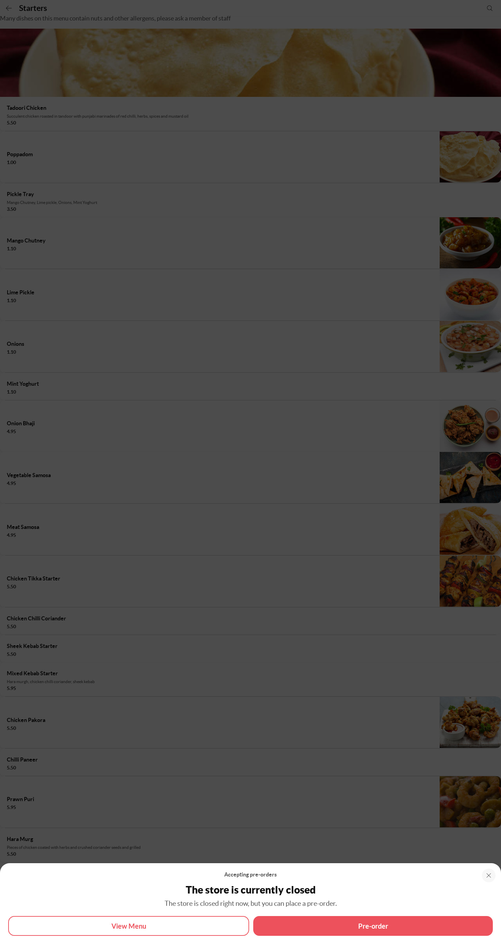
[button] (489, 875)
